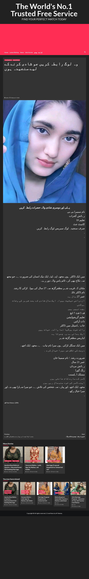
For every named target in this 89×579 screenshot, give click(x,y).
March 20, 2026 (13, 471)
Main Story (49, 461)
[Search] (85, 52)
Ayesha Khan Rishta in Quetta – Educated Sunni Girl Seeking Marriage (12, 467)
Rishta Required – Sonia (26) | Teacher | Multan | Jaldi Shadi (61, 499)
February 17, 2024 (15, 97)
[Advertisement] (44, 37)
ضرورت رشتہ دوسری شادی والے (75, 435)
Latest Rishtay (14, 52)
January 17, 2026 (76, 506)
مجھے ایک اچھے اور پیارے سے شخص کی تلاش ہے (19, 435)
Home (6, 52)
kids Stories (29, 52)
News (22, 52)
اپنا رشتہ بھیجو (38, 52)
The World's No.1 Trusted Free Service (44, 10)
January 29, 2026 (60, 504)
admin (7, 97)
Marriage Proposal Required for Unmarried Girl (54, 467)
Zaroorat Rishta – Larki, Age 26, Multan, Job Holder (33, 467)
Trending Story (8, 60)
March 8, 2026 (34, 471)
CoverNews (50, 513)
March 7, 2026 (55, 471)
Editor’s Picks (16, 461)
